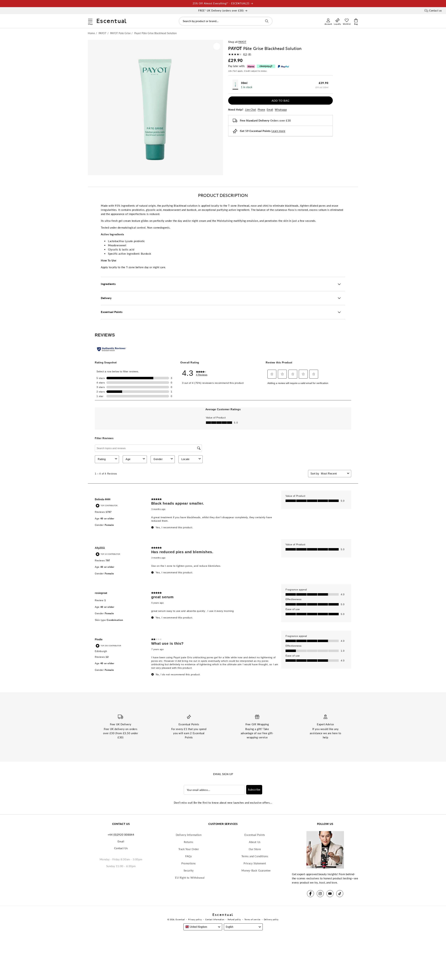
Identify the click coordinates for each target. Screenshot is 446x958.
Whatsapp (281, 109)
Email (270, 109)
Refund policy (234, 919)
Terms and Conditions (254, 856)
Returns (188, 841)
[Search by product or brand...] (267, 21)
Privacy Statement (255, 863)
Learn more (278, 131)
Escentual (180, 919)
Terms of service (252, 919)
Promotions (188, 863)
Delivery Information (189, 834)
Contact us (435, 10)
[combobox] (225, 21)
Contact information (214, 919)
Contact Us (121, 848)
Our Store (255, 849)
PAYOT (242, 41)
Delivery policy (271, 919)
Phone (261, 109)
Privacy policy (195, 919)
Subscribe (254, 789)
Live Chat (250, 109)
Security (189, 870)
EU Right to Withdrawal (190, 877)
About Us (255, 841)
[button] (90, 20)
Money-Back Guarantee (256, 870)
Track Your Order (188, 849)
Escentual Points (254, 834)
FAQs (188, 856)
